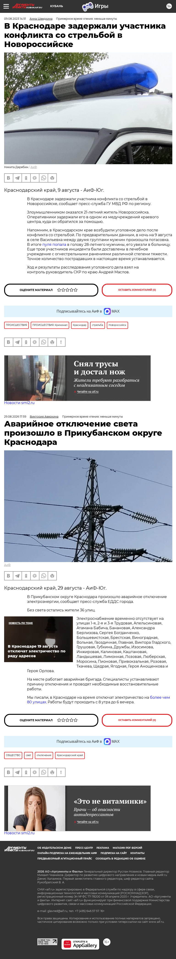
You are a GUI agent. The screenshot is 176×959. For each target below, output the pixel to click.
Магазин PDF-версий (127, 847)
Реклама (102, 847)
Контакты (137, 853)
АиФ (33, 167)
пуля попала (54, 244)
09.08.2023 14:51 (15, 18)
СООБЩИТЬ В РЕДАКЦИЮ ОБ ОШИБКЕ (121, 858)
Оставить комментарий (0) (137, 289)
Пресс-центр (84, 847)
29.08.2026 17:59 (15, 416)
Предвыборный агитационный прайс (64, 858)
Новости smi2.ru (19, 403)
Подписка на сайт (114, 853)
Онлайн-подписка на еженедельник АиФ (67, 853)
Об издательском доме (54, 847)
